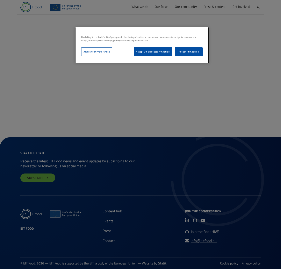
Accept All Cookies (189, 51)
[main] (142, 45)
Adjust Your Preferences (97, 51)
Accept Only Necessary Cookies (153, 51)
